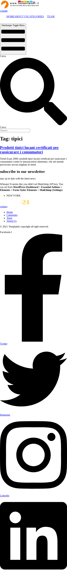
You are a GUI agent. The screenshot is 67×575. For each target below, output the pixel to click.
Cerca (3, 56)
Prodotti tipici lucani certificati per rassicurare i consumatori (29, 149)
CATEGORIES (36, 16)
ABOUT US (21, 16)
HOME (10, 16)
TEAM (50, 16)
